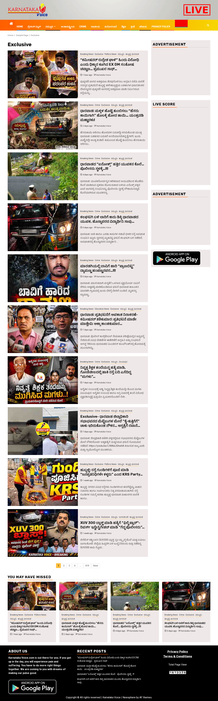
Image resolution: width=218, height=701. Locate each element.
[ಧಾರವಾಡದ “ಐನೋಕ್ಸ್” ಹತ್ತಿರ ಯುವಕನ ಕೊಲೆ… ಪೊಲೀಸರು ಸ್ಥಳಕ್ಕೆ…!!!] (43, 176)
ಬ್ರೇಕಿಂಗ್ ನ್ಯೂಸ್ (34, 26)
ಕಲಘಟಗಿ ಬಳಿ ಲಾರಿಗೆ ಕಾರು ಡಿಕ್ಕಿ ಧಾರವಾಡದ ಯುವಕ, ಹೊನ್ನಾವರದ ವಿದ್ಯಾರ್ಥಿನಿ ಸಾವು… (109, 219)
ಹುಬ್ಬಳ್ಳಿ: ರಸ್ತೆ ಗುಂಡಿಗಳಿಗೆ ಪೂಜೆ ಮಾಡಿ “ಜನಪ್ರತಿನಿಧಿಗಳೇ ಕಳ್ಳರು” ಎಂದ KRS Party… (111, 472)
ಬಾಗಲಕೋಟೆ (123, 517)
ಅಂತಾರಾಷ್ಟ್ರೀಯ (68, 26)
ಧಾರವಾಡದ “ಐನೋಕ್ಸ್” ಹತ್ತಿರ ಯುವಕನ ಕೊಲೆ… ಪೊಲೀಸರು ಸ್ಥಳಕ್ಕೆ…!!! (132, 625)
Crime (82, 26)
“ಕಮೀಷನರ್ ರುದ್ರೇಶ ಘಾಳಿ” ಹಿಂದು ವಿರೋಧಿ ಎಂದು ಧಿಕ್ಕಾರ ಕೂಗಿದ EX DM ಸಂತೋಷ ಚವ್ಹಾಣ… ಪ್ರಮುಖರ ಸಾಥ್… (109, 64)
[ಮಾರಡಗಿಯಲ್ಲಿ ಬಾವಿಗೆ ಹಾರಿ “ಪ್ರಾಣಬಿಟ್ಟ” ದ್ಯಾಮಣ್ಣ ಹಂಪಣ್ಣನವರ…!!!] (43, 278)
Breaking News (87, 54)
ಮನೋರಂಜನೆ (111, 26)
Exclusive (99, 54)
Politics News (111, 54)
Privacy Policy (161, 26)
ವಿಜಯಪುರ (123, 362)
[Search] (208, 25)
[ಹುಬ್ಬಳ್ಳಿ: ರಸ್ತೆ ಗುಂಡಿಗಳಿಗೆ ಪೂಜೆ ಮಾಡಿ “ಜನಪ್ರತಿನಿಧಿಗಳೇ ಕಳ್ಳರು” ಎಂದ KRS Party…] (43, 482)
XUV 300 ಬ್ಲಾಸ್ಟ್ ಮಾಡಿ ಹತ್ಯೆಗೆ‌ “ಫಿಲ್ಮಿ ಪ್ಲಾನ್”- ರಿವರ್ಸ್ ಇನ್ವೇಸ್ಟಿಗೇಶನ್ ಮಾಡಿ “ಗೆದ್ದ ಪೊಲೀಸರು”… (112, 525)
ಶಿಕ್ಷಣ (123, 26)
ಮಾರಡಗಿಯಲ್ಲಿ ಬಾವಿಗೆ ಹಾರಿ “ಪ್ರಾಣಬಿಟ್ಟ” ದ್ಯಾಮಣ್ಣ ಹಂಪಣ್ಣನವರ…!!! (107, 268)
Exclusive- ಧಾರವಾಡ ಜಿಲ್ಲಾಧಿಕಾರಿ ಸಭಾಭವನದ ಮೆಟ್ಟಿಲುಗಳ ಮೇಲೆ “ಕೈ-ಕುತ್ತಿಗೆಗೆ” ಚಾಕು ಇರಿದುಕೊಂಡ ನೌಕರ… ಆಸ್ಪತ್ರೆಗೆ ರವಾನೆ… (110, 421)
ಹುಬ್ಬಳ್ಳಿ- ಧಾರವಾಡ (132, 54)
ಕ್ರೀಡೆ (133, 26)
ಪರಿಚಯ (143, 26)
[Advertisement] (181, 71)
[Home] (11, 24)
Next (95, 565)
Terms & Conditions (177, 656)
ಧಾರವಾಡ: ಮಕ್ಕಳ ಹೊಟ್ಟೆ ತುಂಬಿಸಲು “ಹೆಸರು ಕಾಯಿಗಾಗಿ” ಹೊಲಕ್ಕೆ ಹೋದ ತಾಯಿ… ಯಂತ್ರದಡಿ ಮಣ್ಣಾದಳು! (112, 115)
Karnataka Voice (103, 75)
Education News (102, 309)
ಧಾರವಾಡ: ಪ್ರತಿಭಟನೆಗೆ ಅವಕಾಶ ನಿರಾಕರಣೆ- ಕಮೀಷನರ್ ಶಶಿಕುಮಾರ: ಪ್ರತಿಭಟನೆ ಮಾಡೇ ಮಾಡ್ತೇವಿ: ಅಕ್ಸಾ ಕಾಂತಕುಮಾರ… (109, 319)
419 (87, 565)
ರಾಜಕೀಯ (95, 26)
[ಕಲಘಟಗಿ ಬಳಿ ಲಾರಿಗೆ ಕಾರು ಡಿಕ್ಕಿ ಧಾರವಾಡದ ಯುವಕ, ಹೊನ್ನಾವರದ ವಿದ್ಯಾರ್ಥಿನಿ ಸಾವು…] (43, 227)
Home (20, 26)
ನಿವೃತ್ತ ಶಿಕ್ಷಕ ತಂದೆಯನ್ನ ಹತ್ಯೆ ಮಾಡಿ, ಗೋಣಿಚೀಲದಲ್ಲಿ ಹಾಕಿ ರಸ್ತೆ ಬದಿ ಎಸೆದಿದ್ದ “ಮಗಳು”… (105, 372)
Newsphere (129, 697)
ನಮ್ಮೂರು (49, 26)
